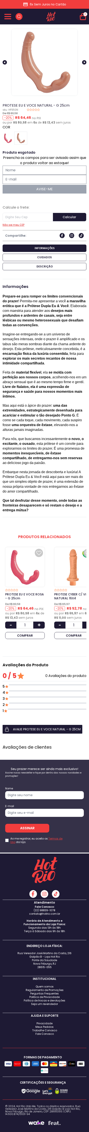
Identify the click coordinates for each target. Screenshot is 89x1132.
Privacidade (44, 1023)
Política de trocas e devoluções (44, 1000)
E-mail (9, 806)
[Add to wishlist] (39, 553)
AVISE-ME (44, 189)
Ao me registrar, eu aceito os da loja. (36, 840)
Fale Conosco (44, 1034)
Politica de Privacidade (44, 997)
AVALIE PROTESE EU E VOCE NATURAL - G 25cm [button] (47, 729)
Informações (45, 248)
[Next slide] (84, 62)
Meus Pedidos (44, 1027)
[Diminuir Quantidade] (10, 625)
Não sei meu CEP (13, 225)
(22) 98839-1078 (44, 910)
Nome (9, 788)
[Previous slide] (5, 62)
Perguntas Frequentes (44, 993)
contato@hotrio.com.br (44, 914)
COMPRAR (25, 635)
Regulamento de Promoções (45, 990)
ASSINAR (27, 828)
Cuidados (44, 257)
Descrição (45, 266)
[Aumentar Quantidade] (38, 625)
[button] (44, 729)
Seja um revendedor (44, 1004)
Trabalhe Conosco (44, 1030)
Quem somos (45, 986)
